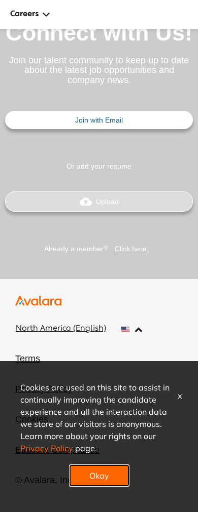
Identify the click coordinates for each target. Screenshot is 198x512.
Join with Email (99, 120)
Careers (24, 14)
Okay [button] (99, 475)
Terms (27, 358)
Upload (99, 201)
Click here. (132, 249)
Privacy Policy (46, 448)
